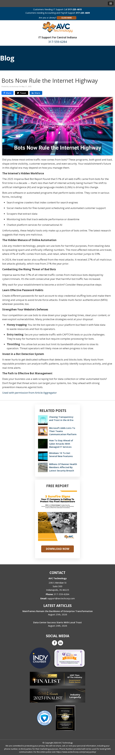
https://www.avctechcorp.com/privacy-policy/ (76, 752)
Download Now (57, 549)
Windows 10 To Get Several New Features (61, 454)
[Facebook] (55, 643)
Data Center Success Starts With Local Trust (57, 622)
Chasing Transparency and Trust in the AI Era (61, 418)
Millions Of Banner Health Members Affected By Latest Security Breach (63, 467)
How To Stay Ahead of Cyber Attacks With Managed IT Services (61, 443)
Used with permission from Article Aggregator (29, 392)
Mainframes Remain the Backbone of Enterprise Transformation (57, 611)
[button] (111, 3)
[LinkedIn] (60, 643)
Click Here (66, 17)
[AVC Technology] (57, 26)
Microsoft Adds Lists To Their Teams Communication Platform (63, 431)
